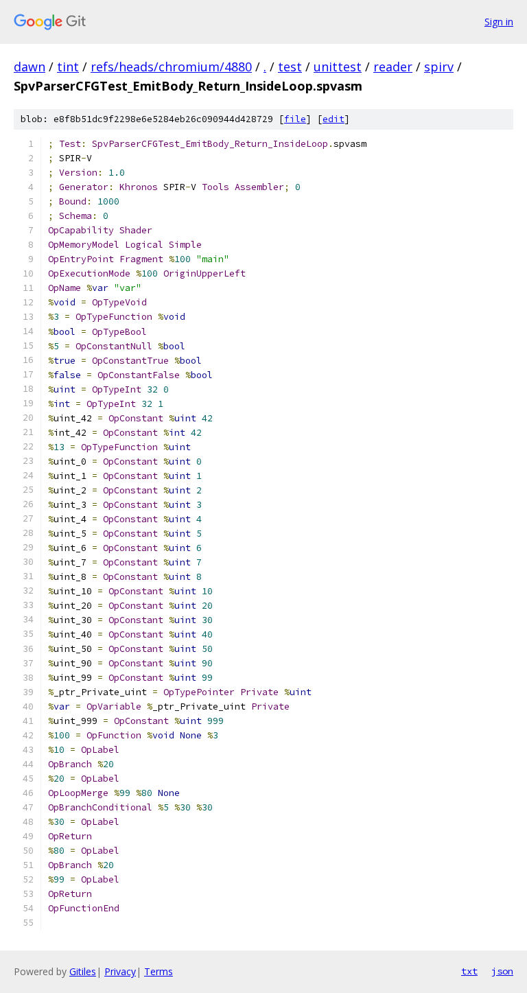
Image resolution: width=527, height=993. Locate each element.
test (290, 66)
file (295, 119)
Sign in (498, 21)
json (502, 971)
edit (333, 119)
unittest (338, 66)
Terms (158, 971)
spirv (439, 66)
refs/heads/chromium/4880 (171, 66)
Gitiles (82, 971)
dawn (29, 66)
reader (392, 66)
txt (469, 971)
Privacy (120, 971)
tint (68, 66)
